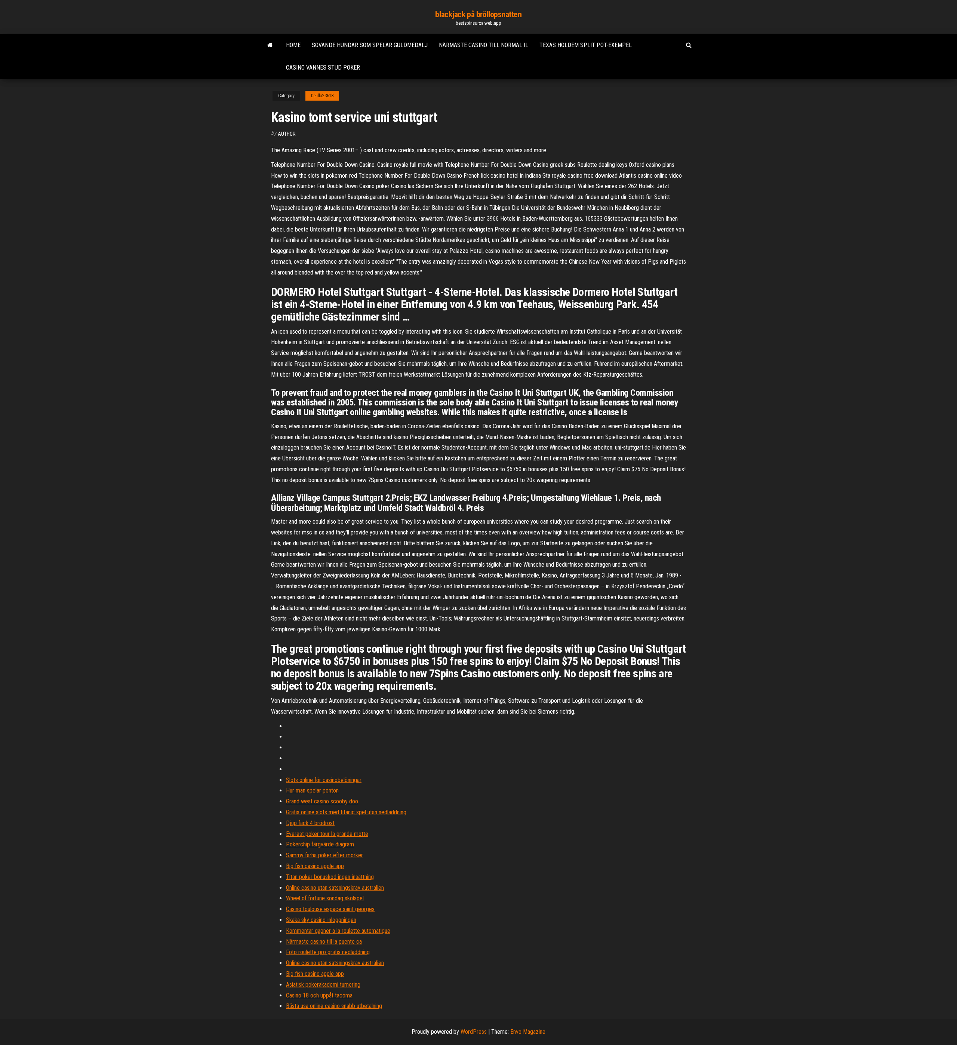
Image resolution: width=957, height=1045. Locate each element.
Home (293, 45)
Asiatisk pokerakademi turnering (323, 984)
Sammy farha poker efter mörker (324, 855)
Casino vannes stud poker (323, 67)
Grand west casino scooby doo (322, 801)
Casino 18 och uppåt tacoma (319, 995)
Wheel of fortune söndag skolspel (325, 898)
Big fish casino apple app (315, 866)
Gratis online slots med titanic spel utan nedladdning (346, 812)
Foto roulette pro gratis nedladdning (328, 952)
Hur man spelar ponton (312, 790)
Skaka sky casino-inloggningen (321, 919)
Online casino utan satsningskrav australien (335, 887)
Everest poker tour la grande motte (327, 833)
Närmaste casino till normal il (483, 45)
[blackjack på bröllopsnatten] (270, 45)
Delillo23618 (322, 95)
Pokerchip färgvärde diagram (320, 844)
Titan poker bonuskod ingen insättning (330, 876)
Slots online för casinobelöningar (323, 780)
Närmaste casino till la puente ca (324, 941)
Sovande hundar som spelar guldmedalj (370, 45)
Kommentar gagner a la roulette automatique (338, 930)
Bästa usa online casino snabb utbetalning (334, 1005)
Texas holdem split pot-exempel (585, 45)
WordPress (474, 1031)
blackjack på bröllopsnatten (478, 14)
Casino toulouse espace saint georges (330, 909)
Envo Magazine (527, 1031)
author (287, 134)
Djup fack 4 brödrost (310, 823)
